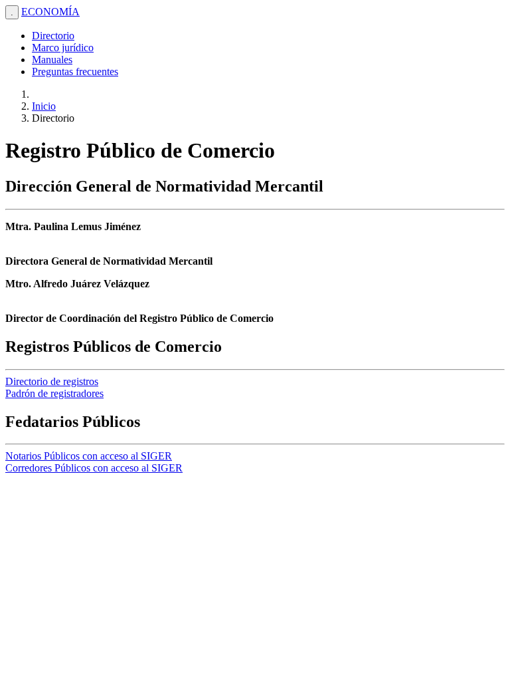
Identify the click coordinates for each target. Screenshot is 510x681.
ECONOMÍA (50, 11)
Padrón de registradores (54, 393)
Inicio (44, 106)
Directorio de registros (51, 381)
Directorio (53, 35)
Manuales (52, 59)
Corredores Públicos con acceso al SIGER (94, 468)
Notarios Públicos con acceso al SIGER (88, 456)
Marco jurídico (63, 47)
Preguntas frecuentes (75, 71)
